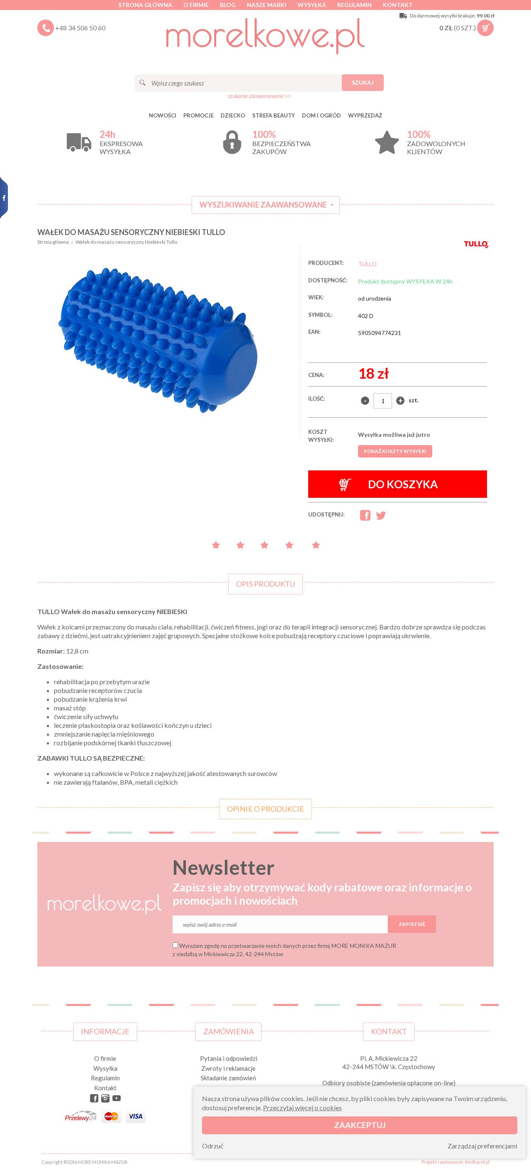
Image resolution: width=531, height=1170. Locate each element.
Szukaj (363, 82)
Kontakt (398, 4)
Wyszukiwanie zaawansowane (263, 204)
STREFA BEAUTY (273, 115)
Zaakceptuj (360, 1125)
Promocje (198, 115)
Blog (228, 4)
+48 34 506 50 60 (80, 28)
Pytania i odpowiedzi (228, 1058)
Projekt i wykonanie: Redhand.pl (455, 1162)
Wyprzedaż (365, 115)
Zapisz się (412, 924)
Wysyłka (311, 4)
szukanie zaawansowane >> (259, 96)
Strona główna (145, 4)
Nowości (162, 115)
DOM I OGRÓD (321, 115)
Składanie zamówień (228, 1078)
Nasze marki (266, 4)
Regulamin (354, 4)
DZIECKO (233, 115)
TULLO (367, 263)
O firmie (196, 4)
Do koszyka (403, 484)
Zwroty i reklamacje (228, 1068)
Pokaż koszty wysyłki (395, 451)
